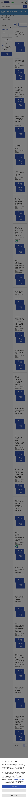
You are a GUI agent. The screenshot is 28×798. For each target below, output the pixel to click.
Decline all (14, 795)
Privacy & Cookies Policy (18, 779)
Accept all (14, 786)
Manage (14, 791)
